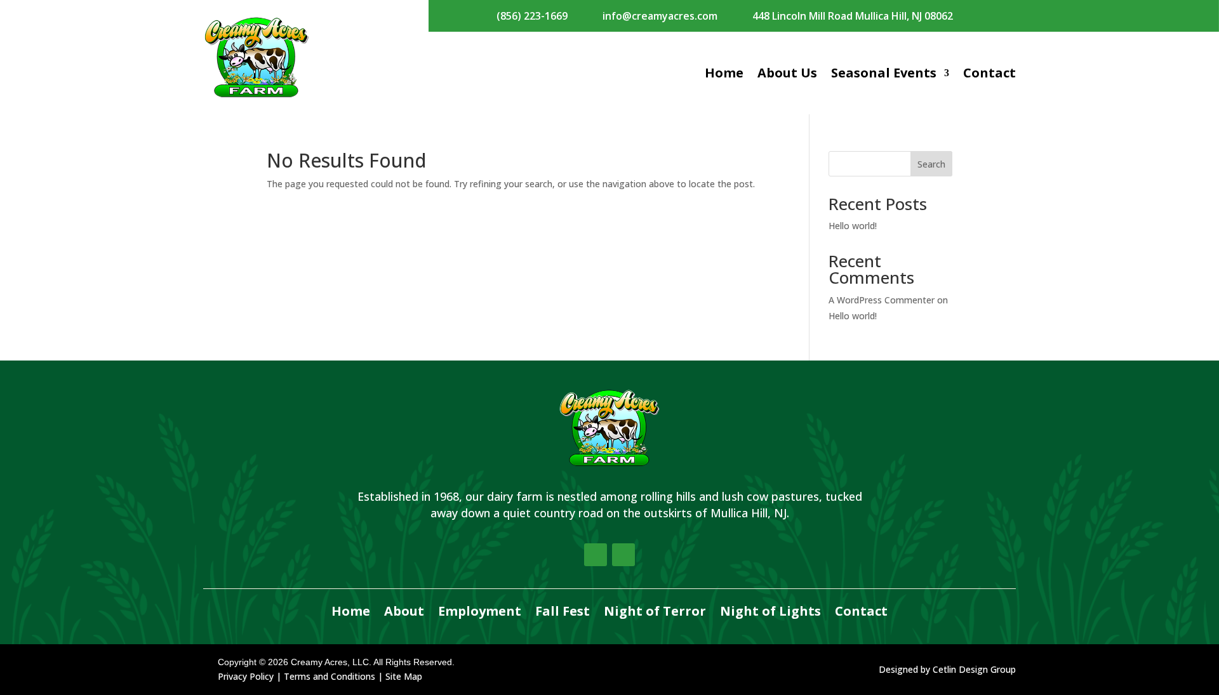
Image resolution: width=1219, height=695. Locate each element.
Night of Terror (655, 611)
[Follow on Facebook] (595, 554)
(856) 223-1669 (532, 16)
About (404, 611)
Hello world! (853, 226)
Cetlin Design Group (974, 669)
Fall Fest (562, 611)
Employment (479, 611)
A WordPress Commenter (882, 300)
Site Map (403, 676)
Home (724, 72)
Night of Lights (770, 611)
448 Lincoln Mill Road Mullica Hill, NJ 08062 (852, 16)
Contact (989, 72)
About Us (787, 72)
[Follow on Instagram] (623, 554)
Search (931, 164)
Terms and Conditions (329, 676)
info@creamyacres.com (660, 16)
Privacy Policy (246, 676)
